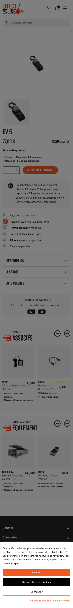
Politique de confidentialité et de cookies (49, 600)
